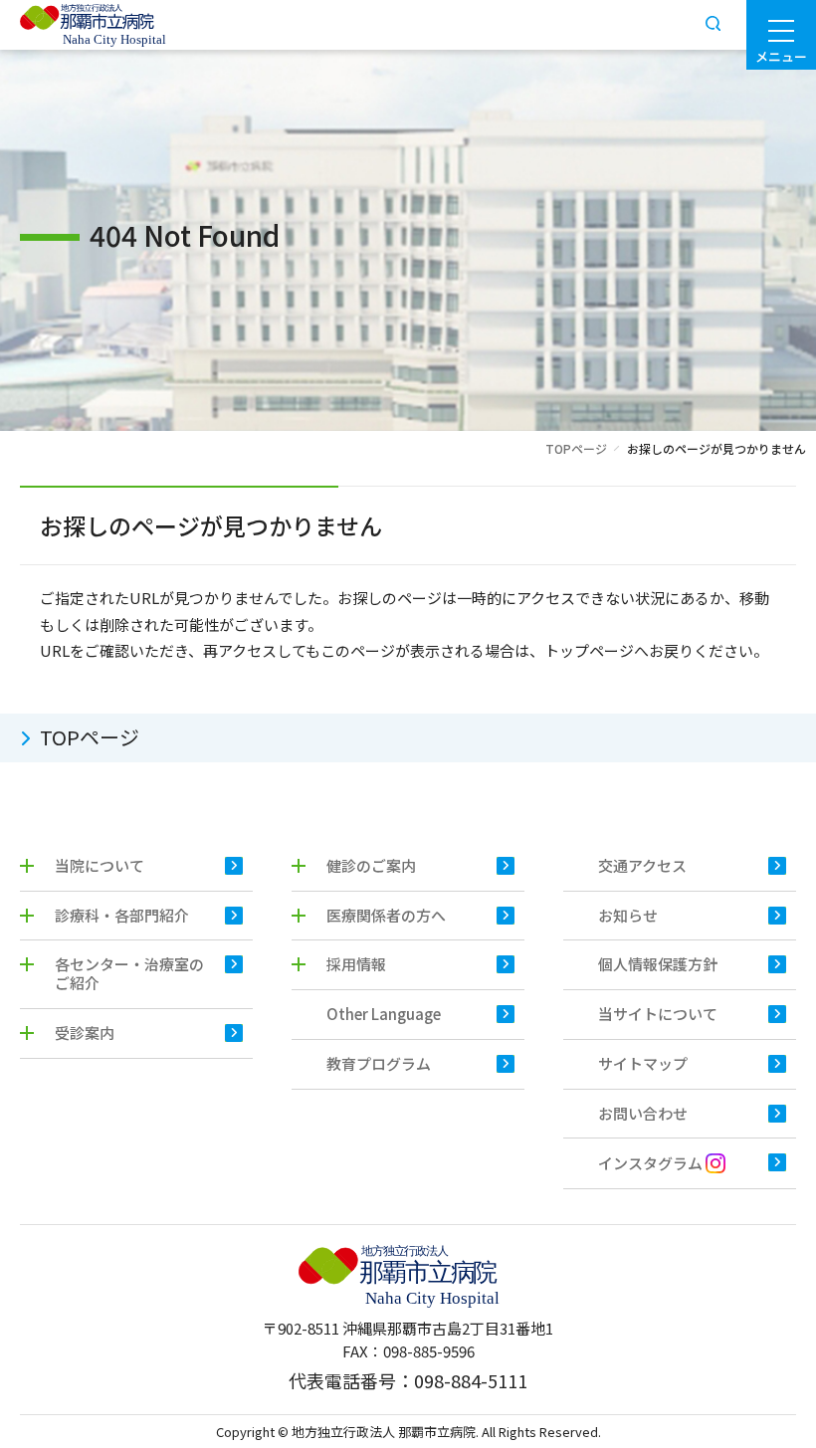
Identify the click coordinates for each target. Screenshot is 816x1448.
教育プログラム (378, 1063)
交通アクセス (642, 865)
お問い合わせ (643, 1113)
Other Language (383, 1013)
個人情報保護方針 (657, 963)
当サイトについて (657, 1013)
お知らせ (628, 915)
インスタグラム (652, 1163)
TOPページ (576, 448)
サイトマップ (643, 1063)
